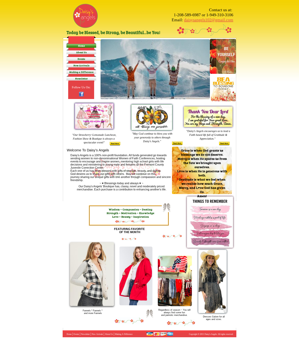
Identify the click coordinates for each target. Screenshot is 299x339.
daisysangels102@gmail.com (208, 20)
